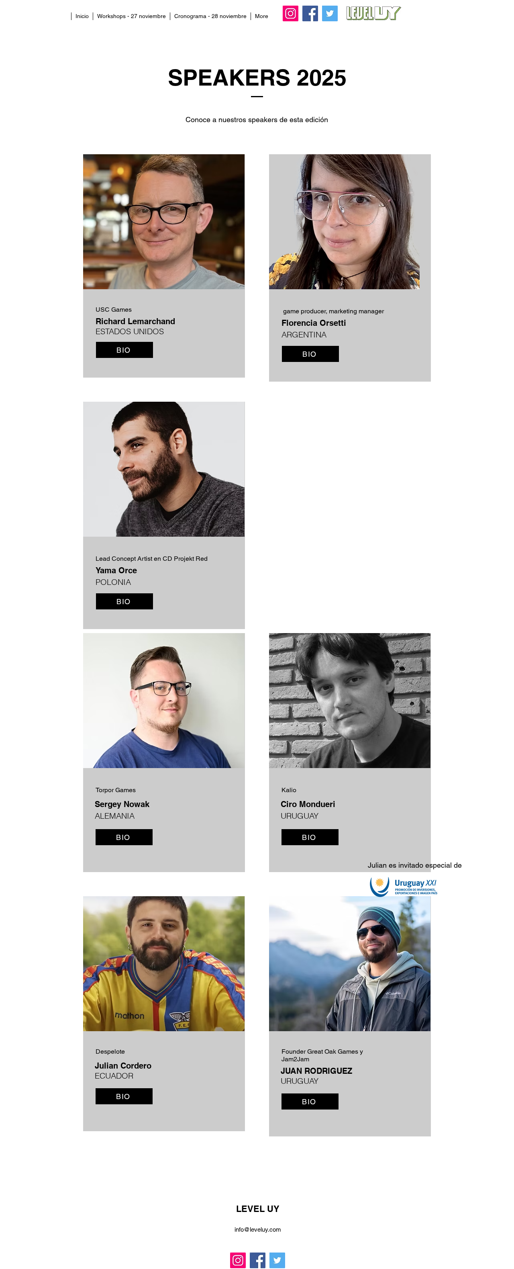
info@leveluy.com (258, 1229)
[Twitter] (330, 13)
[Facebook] (310, 13)
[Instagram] (290, 13)
